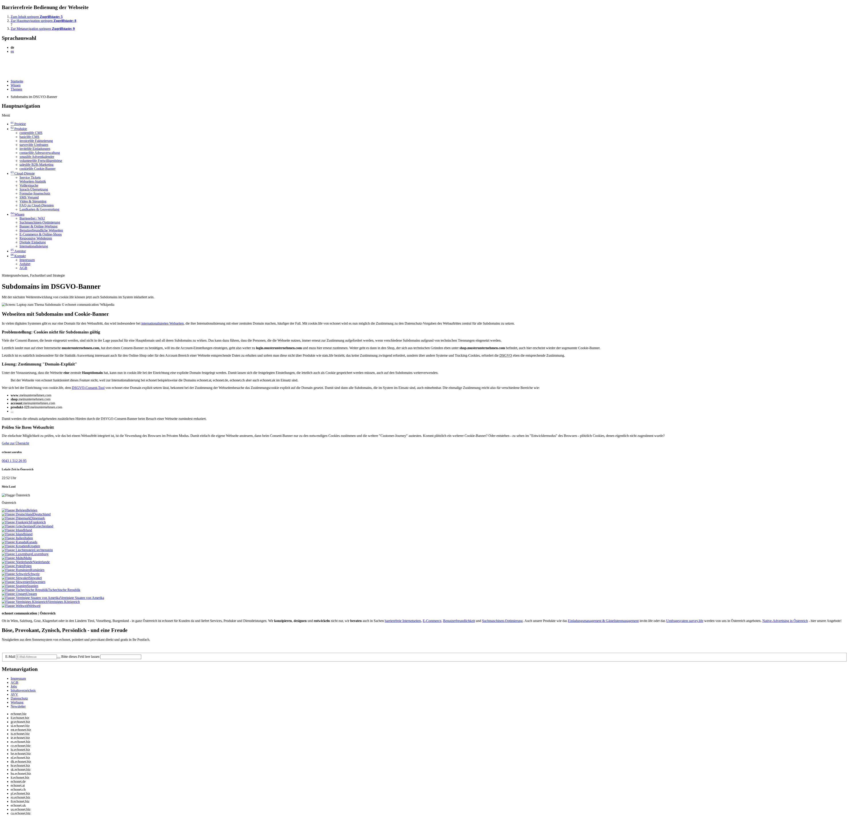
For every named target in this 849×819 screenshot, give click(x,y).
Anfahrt (24, 264)
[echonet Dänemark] (16, 518)
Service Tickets (30, 177)
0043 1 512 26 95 (14, 461)
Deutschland (42, 514)
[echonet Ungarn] (14, 594)
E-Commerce (432, 621)
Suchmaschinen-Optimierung (39, 222)
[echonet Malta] (13, 558)
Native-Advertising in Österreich (785, 621)
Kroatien (34, 546)
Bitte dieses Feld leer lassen (80, 656)
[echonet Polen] (13, 566)
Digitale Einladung (32, 242)
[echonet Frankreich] (16, 522)
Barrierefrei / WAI (32, 218)
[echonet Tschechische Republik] (25, 590)
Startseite (17, 81)
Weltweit (34, 606)
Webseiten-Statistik (32, 181)
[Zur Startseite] (12, 62)
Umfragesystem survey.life (684, 621)
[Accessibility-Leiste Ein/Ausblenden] (3, 74)
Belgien (32, 510)
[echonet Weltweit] (15, 606)
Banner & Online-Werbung (38, 226)
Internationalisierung (33, 246)
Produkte (19, 129)
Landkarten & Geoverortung (39, 209)
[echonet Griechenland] (18, 526)
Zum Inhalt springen (37, 17)
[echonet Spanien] (14, 586)
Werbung (17, 702)
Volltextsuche (28, 185)
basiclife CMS (29, 137)
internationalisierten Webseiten (162, 323)
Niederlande (41, 562)
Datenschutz (19, 698)
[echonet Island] (13, 534)
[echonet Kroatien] (15, 546)
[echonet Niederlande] (17, 562)
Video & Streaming (32, 201)
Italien (28, 538)
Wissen (16, 85)
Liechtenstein (43, 550)
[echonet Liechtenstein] (18, 550)
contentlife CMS (30, 133)
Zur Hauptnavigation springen (43, 21)
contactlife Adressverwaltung (39, 153)
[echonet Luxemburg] (17, 554)
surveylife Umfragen (33, 145)
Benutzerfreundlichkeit (459, 621)
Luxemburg (40, 554)
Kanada (32, 542)
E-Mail (10, 656)
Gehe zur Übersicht (15, 443)
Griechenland (43, 526)
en (12, 51)
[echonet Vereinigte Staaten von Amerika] (31, 598)
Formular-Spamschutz (34, 193)
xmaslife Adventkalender (36, 157)
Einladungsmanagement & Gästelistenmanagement (603, 621)
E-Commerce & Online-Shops (40, 234)
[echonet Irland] (13, 530)
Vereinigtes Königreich (64, 602)
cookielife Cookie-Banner (37, 168)
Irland (28, 530)
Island (28, 534)
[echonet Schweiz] (15, 574)
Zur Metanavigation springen (43, 29)
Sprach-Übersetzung (33, 189)
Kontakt (18, 256)
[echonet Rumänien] (16, 570)
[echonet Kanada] (14, 542)
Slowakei (35, 578)
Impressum (27, 260)
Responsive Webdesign (35, 238)
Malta (28, 558)
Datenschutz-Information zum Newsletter (30, 647)
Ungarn (31, 594)
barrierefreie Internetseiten (403, 621)
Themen (16, 89)
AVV (14, 694)
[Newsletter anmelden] (58, 657)
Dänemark (37, 518)
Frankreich (38, 522)
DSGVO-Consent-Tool (88, 388)
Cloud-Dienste (23, 173)
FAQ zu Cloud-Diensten (36, 205)
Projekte (18, 124)
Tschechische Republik (64, 590)
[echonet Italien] (13, 538)
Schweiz (34, 574)
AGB (23, 268)
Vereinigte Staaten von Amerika (82, 598)
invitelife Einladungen (34, 149)
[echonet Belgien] (14, 510)
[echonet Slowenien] (16, 582)
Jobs (14, 686)
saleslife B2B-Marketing (36, 164)
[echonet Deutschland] (17, 514)
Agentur (18, 251)
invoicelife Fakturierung (36, 141)
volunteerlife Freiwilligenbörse (40, 161)
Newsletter (18, 706)
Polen (28, 566)
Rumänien (37, 570)
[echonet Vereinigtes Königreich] (25, 602)
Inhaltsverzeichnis (23, 690)
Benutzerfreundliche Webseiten (41, 230)
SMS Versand (29, 197)
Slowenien (38, 582)
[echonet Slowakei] (15, 578)
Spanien (32, 586)
